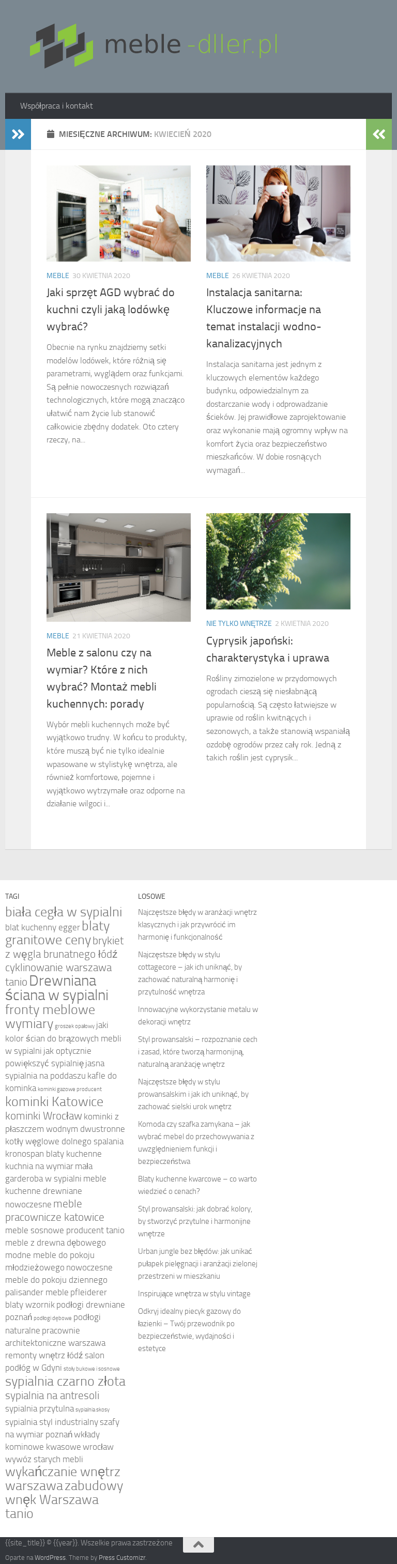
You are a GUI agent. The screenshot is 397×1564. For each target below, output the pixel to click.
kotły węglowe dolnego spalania (64, 1141)
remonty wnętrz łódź (44, 1355)
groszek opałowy (75, 1026)
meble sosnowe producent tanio (65, 1230)
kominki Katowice (54, 1102)
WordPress (50, 1557)
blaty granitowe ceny (57, 933)
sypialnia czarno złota (65, 1381)
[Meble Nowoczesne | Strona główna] (152, 46)
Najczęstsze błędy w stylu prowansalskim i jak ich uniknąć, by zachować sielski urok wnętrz (193, 1094)
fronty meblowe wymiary (50, 1017)
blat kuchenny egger (42, 927)
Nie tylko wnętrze (239, 623)
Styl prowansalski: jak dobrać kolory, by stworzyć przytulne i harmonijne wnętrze (195, 1221)
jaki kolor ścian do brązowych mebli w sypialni (63, 1038)
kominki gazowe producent (70, 1089)
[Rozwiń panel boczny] (18, 134)
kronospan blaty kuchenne (53, 1154)
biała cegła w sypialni (63, 912)
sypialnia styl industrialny (51, 1422)
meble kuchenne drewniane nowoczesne (55, 1191)
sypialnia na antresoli (52, 1395)
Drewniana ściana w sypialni (57, 988)
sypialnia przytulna (39, 1409)
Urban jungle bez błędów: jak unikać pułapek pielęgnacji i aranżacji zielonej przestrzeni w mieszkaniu (197, 1264)
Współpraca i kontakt (56, 106)
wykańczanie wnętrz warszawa (62, 1479)
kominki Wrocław (43, 1115)
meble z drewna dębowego (55, 1243)
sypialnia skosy (92, 1409)
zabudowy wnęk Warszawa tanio (64, 1500)
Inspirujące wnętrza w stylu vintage (194, 1293)
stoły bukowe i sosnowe (92, 1369)
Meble (58, 275)
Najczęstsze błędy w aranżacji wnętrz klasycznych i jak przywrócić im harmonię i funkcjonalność (197, 925)
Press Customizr (122, 1557)
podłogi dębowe (53, 1318)
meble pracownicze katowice (54, 1210)
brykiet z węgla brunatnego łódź (64, 947)
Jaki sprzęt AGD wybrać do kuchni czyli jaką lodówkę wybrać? (111, 309)
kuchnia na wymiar (39, 1166)
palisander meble (37, 1292)
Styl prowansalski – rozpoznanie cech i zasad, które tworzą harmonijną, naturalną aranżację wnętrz (197, 1052)
